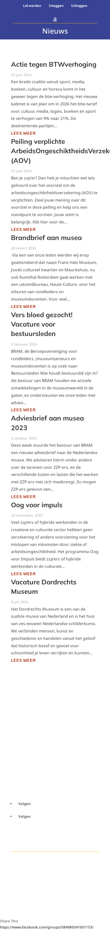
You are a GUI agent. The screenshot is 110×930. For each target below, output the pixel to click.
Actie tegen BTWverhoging (53, 64)
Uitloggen (79, 5)
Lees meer (23, 133)
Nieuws (23, 759)
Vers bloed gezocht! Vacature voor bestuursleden (41, 324)
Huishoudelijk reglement (39, 734)
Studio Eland (27, 888)
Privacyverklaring (33, 740)
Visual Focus (27, 894)
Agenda (23, 753)
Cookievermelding (33, 728)
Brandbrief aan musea (46, 237)
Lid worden (32, 5)
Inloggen (56, 5)
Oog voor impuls (36, 505)
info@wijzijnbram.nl (24, 713)
